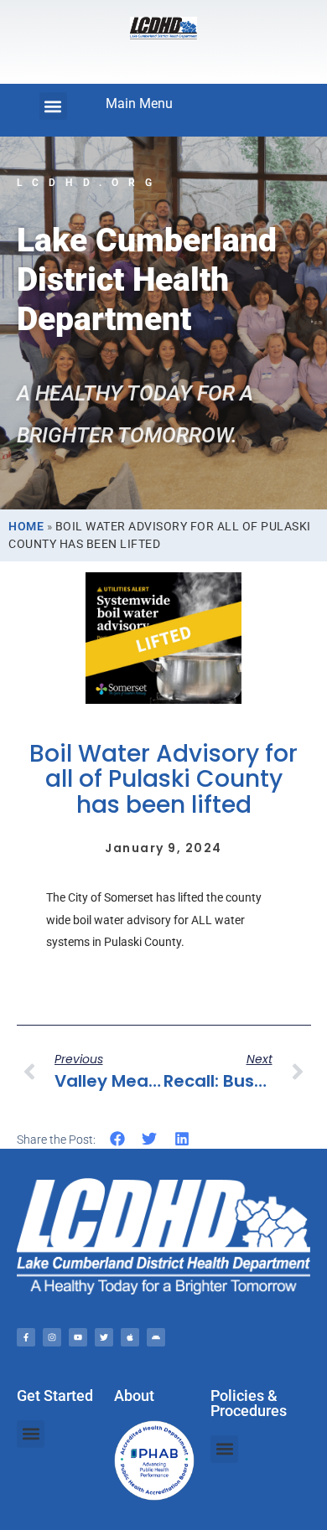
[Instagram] (52, 1337)
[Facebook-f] (26, 1337)
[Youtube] (78, 1337)
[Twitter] (104, 1337)
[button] (53, 106)
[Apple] (130, 1337)
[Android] (156, 1337)
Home (26, 526)
